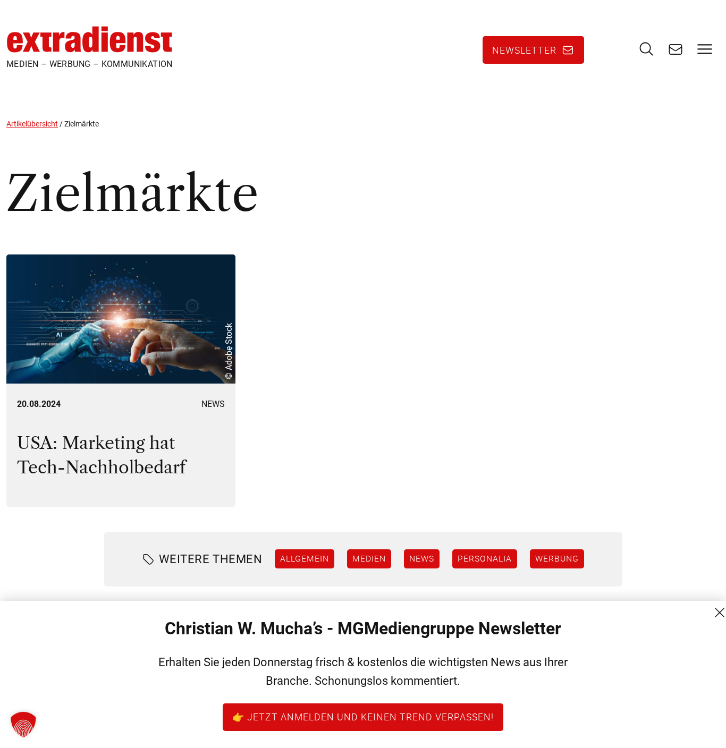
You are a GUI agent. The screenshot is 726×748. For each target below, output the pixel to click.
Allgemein (304, 558)
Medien (369, 558)
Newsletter (524, 50)
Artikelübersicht (32, 124)
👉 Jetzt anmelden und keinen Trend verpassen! (363, 716)
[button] (23, 724)
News (213, 404)
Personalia (485, 558)
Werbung (557, 558)
